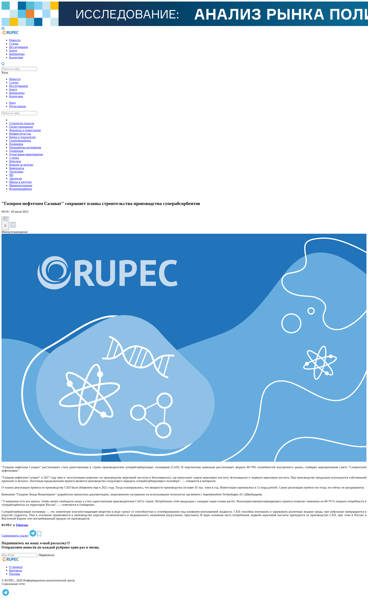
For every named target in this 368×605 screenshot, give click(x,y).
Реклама (14, 573)
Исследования (18, 47)
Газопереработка (20, 140)
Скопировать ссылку (15, 535)
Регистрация (17, 106)
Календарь (16, 57)
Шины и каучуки (20, 182)
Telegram (22, 525)
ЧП (11, 175)
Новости (15, 40)
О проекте (16, 567)
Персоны (15, 161)
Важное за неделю (21, 164)
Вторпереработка (20, 188)
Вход (5, 72)
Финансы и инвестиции (25, 130)
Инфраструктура (20, 133)
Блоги (13, 50)
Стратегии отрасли (21, 123)
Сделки (14, 157)
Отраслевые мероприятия (26, 154)
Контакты (15, 570)
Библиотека (17, 54)
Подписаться (46, 555)
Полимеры (16, 144)
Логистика (16, 171)
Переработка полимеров (25, 147)
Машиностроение (20, 185)
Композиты (16, 168)
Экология (15, 178)
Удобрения (16, 150)
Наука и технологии (22, 137)
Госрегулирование (21, 126)
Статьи (13, 43)
